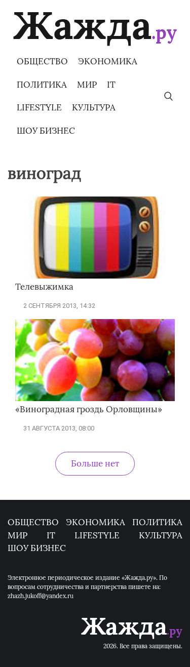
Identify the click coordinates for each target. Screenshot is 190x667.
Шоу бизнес (46, 130)
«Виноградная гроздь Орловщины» (88, 409)
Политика (42, 84)
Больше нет (95, 463)
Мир (87, 84)
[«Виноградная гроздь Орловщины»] (95, 399)
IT (111, 84)
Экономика (107, 61)
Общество (42, 61)
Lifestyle (39, 107)
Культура (94, 107)
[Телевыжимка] (95, 276)
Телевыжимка (44, 286)
